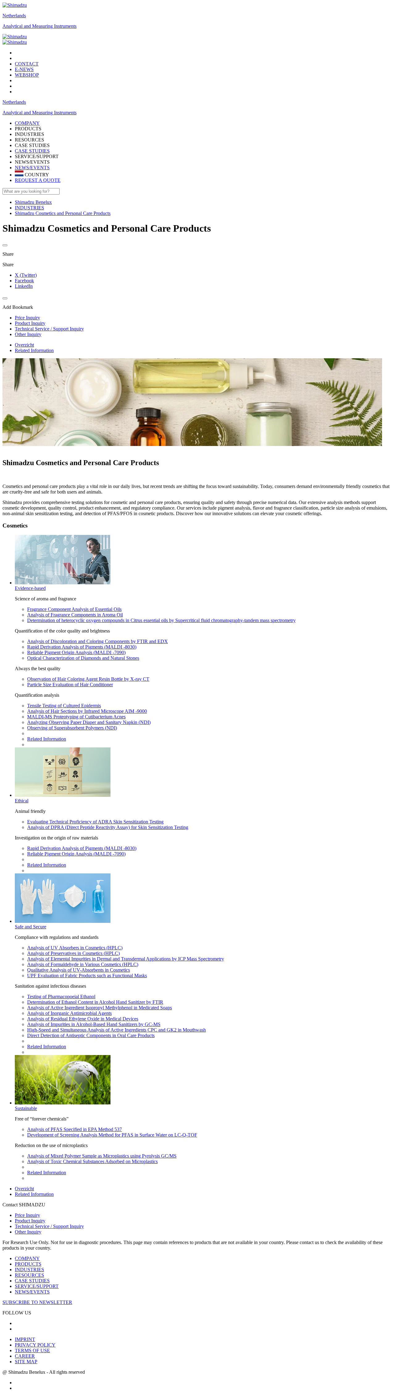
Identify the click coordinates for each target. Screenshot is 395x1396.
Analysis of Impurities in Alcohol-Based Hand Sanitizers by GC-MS (93, 1024)
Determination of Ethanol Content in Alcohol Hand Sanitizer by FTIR (95, 1002)
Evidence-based (30, 588)
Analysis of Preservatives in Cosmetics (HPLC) (73, 953)
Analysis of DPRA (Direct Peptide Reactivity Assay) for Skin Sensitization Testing (107, 827)
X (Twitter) (26, 275)
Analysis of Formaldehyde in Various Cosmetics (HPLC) (82, 964)
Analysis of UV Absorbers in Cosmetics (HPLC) (75, 947)
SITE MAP (26, 1361)
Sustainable (26, 1108)
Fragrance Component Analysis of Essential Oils (74, 609)
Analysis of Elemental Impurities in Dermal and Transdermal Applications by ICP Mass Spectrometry (125, 958)
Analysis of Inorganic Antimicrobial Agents (69, 1013)
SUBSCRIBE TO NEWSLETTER (37, 1302)
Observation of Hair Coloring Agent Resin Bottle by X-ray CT (88, 679)
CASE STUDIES (32, 150)
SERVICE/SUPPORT (37, 1286)
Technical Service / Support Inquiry (49, 1226)
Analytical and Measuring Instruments (39, 26)
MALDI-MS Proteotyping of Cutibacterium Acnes (76, 716)
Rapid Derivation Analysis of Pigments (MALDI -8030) (81, 647)
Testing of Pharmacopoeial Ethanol (61, 996)
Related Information (34, 350)
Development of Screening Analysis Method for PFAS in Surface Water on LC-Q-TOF (112, 1134)
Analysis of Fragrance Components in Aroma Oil (75, 614)
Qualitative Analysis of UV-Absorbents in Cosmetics (78, 970)
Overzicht (24, 344)
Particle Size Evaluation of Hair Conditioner (70, 684)
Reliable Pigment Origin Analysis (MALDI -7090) (76, 652)
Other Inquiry (28, 1231)
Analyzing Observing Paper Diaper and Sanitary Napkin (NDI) (89, 722)
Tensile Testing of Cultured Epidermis (64, 705)
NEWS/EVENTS (32, 167)
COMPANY (27, 1258)
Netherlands (14, 15)
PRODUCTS (28, 1264)
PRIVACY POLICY (35, 1345)
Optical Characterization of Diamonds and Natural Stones (83, 658)
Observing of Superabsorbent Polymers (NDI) (72, 727)
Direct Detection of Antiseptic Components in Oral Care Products (91, 1035)
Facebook (24, 280)
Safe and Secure (30, 926)
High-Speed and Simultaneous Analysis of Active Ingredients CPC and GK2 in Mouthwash (116, 1029)
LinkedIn (24, 286)
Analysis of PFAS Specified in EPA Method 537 (74, 1129)
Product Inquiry (30, 1220)
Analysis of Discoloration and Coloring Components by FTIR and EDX (97, 641)
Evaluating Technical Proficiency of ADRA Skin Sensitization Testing (95, 821)
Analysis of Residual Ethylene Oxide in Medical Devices (82, 1018)
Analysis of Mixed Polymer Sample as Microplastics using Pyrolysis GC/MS (102, 1155)
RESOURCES (29, 1275)
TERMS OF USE (32, 1350)
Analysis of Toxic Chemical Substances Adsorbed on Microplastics (92, 1161)
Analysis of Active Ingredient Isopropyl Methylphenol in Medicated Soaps (99, 1007)
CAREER (25, 1356)
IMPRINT (25, 1339)
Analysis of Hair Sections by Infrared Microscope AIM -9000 (87, 711)
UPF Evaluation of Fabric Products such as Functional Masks (87, 975)
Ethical (21, 800)
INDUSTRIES (29, 1269)
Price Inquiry (27, 1215)
